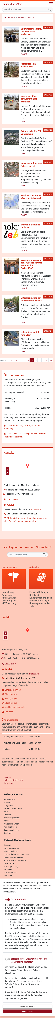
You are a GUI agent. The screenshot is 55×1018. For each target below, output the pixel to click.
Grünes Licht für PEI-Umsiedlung (31, 132)
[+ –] (27, 468)
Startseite (11, 17)
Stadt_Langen (11, 694)
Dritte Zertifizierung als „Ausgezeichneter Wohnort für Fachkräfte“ (31, 264)
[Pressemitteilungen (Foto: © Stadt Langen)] (41, 579)
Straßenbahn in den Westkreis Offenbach (31, 197)
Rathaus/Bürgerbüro (26, 17)
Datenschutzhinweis (27, 1006)
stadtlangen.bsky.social (15, 707)
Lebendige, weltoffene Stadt (30, 333)
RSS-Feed (9, 711)
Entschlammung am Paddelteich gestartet (31, 299)
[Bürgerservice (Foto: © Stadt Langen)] (14, 579)
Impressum (35, 509)
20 (35, 360)
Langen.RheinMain (13, 690)
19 (31, 360)
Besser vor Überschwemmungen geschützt (29, 98)
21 (39, 360)
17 (24, 360)
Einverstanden (27, 1011)
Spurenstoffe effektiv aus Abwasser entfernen (31, 31)
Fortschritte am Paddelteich (28, 65)
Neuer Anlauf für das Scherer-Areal (31, 164)
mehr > (24, 54)
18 (28, 360)
